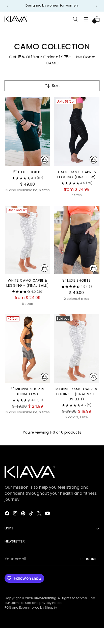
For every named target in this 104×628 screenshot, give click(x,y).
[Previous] (7, 6)
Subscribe (90, 559)
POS (8, 607)
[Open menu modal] (86, 19)
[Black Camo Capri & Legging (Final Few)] (77, 131)
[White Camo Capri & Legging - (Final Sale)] (27, 240)
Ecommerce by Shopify (38, 607)
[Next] (96, 6)
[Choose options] (44, 160)
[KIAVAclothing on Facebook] (8, 514)
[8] (77, 240)
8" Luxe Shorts (76, 280)
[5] (27, 131)
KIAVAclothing (45, 598)
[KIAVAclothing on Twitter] (40, 514)
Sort (56, 86)
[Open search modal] (75, 19)
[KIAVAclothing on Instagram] (16, 514)
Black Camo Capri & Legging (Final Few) (76, 175)
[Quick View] (93, 377)
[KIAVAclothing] (16, 19)
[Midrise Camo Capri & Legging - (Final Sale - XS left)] (77, 348)
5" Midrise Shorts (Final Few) (27, 392)
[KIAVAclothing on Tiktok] (32, 514)
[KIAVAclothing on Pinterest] (24, 514)
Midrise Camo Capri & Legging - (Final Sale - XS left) (76, 394)
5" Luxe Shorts (27, 172)
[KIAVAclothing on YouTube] (48, 514)
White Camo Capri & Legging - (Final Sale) (27, 283)
